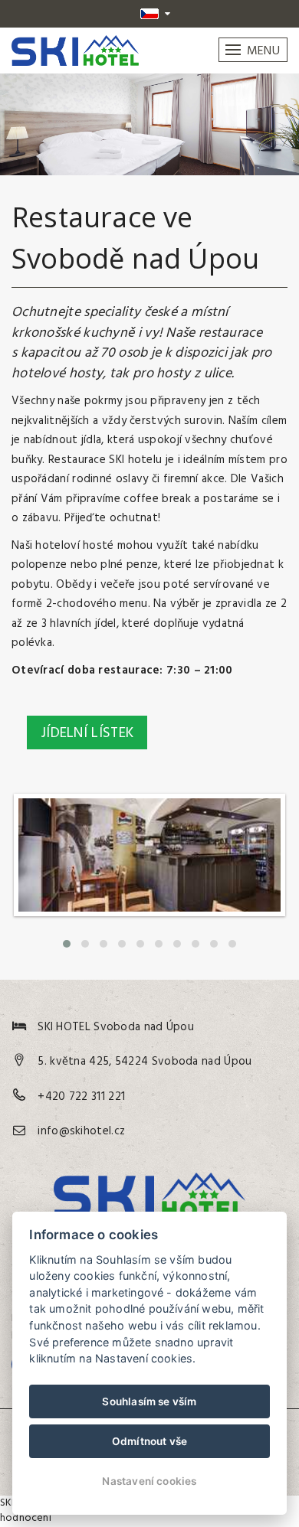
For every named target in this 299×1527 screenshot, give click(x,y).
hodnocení (25, 1518)
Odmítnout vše (150, 1441)
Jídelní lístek (87, 733)
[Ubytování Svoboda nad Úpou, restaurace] (149, 921)
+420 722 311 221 (81, 1097)
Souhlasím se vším (149, 1401)
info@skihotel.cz (81, 1131)
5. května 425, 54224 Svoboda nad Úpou (144, 1061)
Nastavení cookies (149, 1481)
